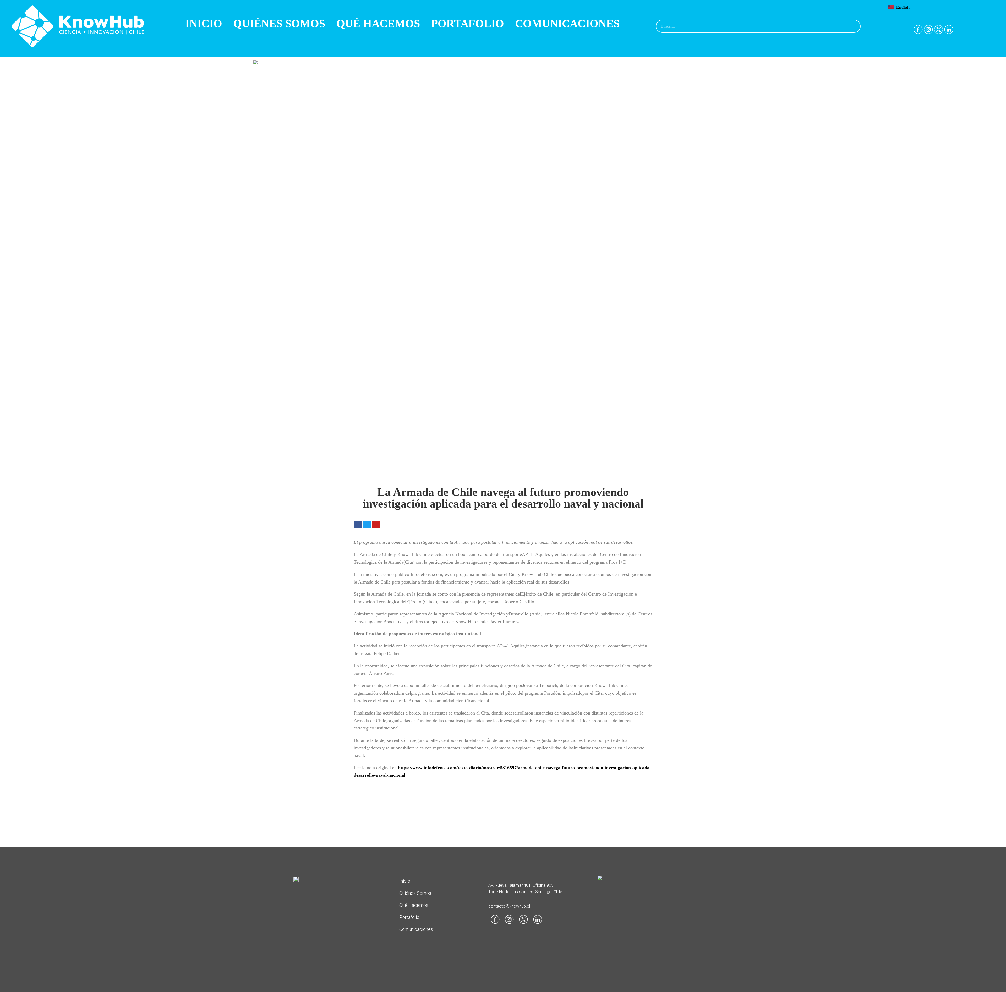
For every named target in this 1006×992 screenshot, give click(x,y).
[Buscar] (853, 26)
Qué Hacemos (378, 24)
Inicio (203, 24)
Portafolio (467, 24)
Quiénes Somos (279, 24)
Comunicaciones (567, 24)
